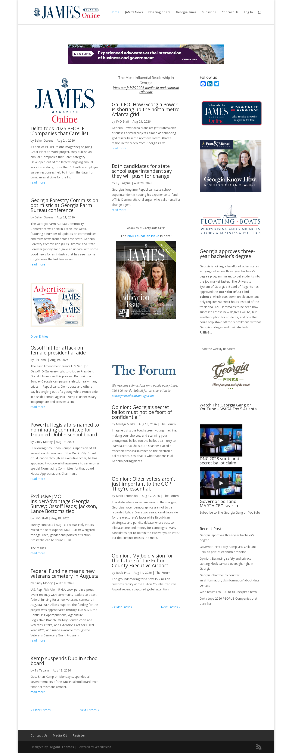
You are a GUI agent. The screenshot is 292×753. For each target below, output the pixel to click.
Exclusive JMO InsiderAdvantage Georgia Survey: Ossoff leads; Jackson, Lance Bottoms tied (64, 503)
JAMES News (134, 12)
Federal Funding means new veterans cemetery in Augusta (65, 573)
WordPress (103, 747)
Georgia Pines (186, 12)
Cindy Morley (44, 442)
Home (115, 12)
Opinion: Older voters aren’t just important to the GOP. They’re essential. (143, 483)
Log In (248, 12)
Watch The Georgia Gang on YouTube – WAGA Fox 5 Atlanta (228, 406)
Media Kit (60, 735)
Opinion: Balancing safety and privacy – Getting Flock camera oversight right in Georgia (227, 563)
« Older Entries (41, 710)
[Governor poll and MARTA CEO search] (221, 483)
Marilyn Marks (125, 424)
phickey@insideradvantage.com (133, 396)
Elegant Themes (61, 747)
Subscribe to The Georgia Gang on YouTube (230, 512)
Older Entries (39, 336)
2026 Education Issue (143, 236)
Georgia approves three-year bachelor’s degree (227, 253)
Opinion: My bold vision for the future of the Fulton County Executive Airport (142, 560)
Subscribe (209, 12)
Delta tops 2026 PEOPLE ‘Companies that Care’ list (59, 131)
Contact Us (230, 12)
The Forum (168, 424)
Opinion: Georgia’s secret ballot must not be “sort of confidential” (142, 412)
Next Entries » (89, 710)
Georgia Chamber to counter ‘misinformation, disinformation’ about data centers (230, 580)
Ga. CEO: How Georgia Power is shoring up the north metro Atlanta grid (146, 109)
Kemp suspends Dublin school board (65, 661)
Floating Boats (159, 12)
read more (38, 182)
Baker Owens (44, 140)
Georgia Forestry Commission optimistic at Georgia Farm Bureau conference (64, 205)
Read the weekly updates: (217, 349)
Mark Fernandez (127, 496)
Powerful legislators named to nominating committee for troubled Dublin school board (65, 429)
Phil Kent (41, 360)
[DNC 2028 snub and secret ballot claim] (221, 440)
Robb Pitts (123, 573)
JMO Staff (41, 518)
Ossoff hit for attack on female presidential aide (58, 350)
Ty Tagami (42, 670)
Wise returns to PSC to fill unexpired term (228, 592)
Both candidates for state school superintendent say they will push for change (142, 171)
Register (79, 735)
